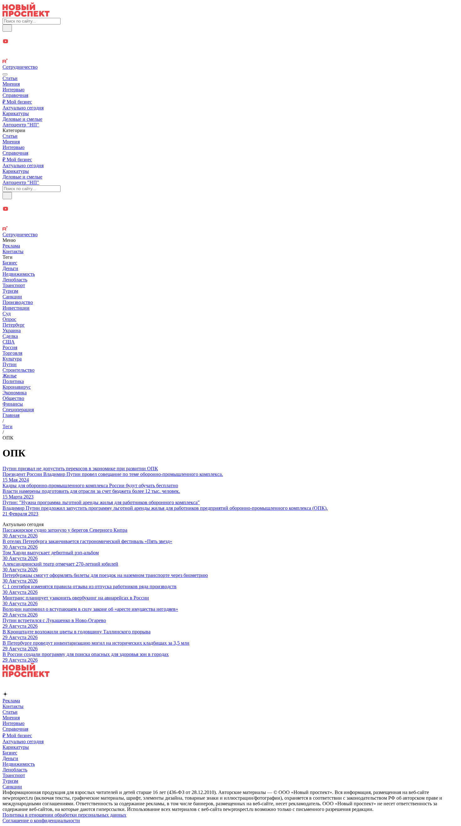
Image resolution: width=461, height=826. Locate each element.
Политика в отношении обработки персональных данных (64, 815)
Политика (13, 381)
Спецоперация (18, 409)
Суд (7, 313)
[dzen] (230, 48)
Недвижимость (19, 274)
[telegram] (230, 35)
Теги (8, 426)
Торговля (12, 353)
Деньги (10, 268)
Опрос (9, 319)
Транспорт (14, 285)
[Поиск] (7, 28)
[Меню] (5, 74)
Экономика (15, 392)
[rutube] (230, 61)
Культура (12, 358)
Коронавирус (17, 387)
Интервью (13, 89)
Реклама (11, 245)
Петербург (14, 325)
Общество (13, 398)
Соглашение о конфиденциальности (41, 820)
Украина (12, 330)
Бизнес (10, 262)
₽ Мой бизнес (17, 101)
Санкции (12, 296)
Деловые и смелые (22, 119)
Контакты (13, 251)
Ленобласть (15, 279)
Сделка (10, 336)
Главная (11, 415)
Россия (10, 347)
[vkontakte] (230, 55)
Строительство (18, 370)
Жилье (10, 375)
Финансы (13, 404)
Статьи (10, 78)
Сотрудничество (20, 67)
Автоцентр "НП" (21, 124)
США (9, 341)
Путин (10, 364)
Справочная (15, 95)
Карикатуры (16, 113)
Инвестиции (16, 308)
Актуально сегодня (23, 107)
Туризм (10, 291)
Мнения (11, 84)
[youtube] (230, 41)
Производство (18, 302)
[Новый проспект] (26, 15)
